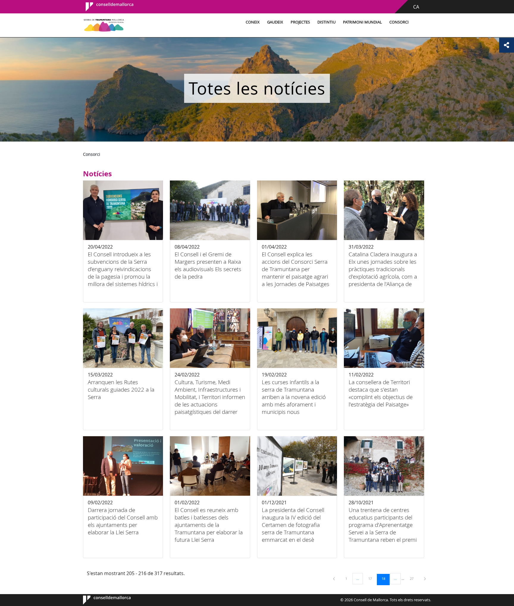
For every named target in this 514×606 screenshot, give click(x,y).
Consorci (399, 22)
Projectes (300, 22)
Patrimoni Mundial (362, 22)
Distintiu (326, 22)
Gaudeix (275, 22)
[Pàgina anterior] (334, 578)
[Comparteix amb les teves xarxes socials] (506, 45)
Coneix (253, 22)
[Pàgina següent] (425, 578)
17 (372, 578)
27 (414, 578)
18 (385, 578)
